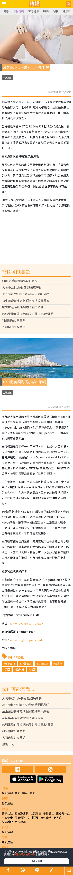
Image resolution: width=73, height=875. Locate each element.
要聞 (17, 793)
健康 (6, 11)
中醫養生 (48, 813)
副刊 (55, 11)
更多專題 (20, 822)
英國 (32, 669)
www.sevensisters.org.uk (26, 623)
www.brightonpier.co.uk (26, 640)
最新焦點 (7, 793)
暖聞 (32, 793)
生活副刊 (7, 77)
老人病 (57, 818)
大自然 (58, 663)
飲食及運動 (21, 813)
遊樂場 (20, 669)
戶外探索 (26, 663)
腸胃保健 (20, 818)
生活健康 (35, 813)
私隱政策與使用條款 (24, 854)
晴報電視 (18, 11)
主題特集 (33, 11)
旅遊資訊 (10, 663)
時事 (46, 11)
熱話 (25, 793)
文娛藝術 (43, 663)
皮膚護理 (7, 822)
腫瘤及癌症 (63, 813)
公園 (7, 669)
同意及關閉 (36, 861)
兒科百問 (33, 818)
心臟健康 (7, 818)
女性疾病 (46, 818)
